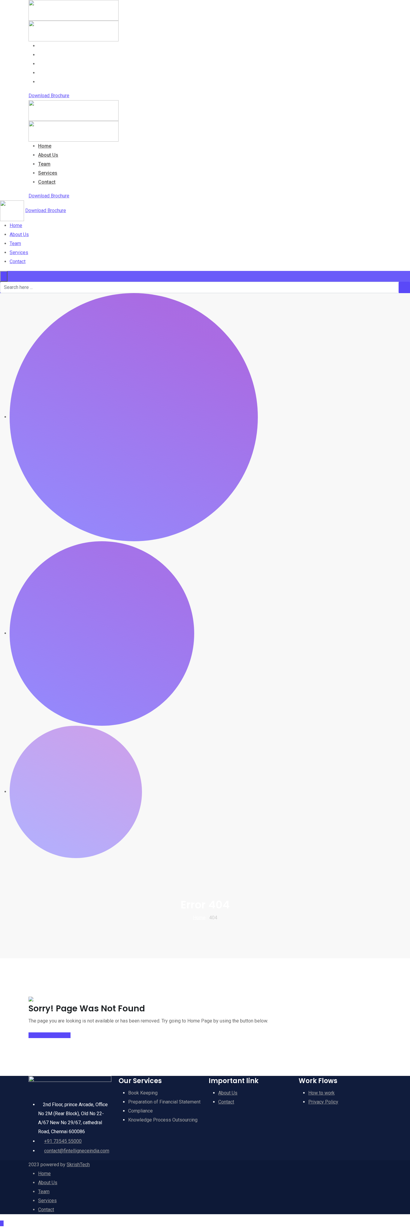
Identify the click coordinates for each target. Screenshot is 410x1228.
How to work (321, 1093)
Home (44, 46)
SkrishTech (78, 1164)
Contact (47, 82)
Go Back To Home (47, 1035)
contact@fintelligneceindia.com (76, 1151)
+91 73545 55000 (63, 1141)
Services (47, 73)
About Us (48, 55)
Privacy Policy (323, 1102)
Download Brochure (49, 95)
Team (44, 64)
